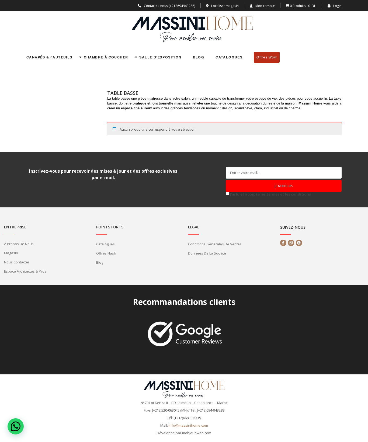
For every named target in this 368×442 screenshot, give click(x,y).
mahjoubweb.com (196, 432)
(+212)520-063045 (165, 410)
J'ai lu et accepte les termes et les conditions (270, 194)
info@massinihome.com (188, 425)
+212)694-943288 (211, 410)
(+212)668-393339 (187, 417)
